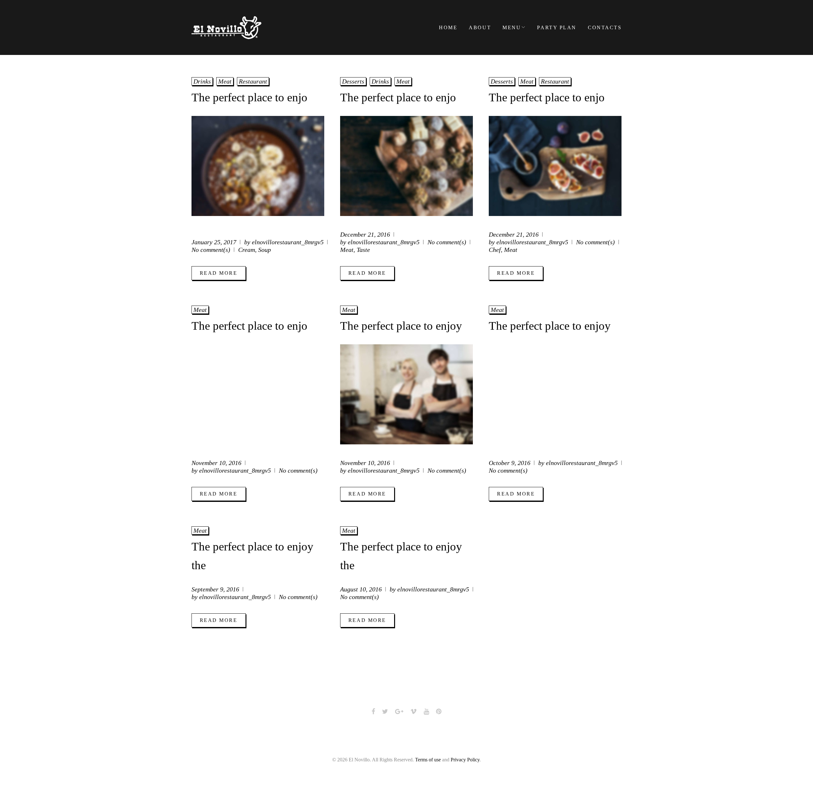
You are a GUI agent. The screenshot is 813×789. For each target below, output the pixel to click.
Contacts (605, 27)
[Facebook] (373, 711)
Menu (511, 27)
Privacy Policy (465, 759)
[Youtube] (426, 711)
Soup (264, 249)
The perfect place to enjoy (401, 325)
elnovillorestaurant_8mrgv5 (288, 242)
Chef (495, 249)
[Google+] (399, 711)
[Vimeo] (413, 711)
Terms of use (428, 759)
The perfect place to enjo (249, 97)
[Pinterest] (438, 711)
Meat (225, 81)
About (480, 27)
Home (448, 27)
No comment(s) (210, 249)
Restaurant (253, 81)
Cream (246, 249)
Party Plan (556, 27)
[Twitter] (385, 711)
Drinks (202, 81)
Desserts (353, 81)
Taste (363, 249)
